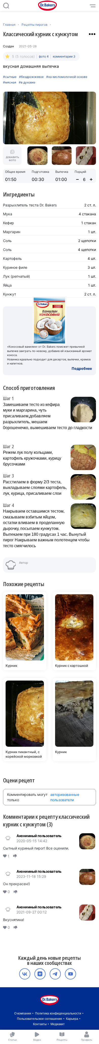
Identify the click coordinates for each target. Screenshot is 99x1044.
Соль (7, 240)
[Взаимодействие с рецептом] (92, 34)
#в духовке (27, 82)
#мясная (9, 82)
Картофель (12, 258)
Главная (9, 24)
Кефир (8, 223)
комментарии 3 (64, 56)
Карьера (72, 1019)
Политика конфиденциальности (58, 1013)
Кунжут (9, 294)
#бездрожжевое (31, 76)
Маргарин (11, 232)
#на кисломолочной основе (66, 76)
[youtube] (70, 974)
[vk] (24, 974)
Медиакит (58, 1024)
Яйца (7, 285)
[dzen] (40, 974)
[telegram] (55, 974)
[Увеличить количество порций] (91, 179)
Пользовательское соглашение (39, 1019)
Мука (7, 214)
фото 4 (44, 56)
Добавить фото (12, 159)
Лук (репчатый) (16, 276)
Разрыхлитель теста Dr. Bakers (30, 205)
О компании (22, 1013)
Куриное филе (15, 267)
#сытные (9, 76)
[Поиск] (6, 6)
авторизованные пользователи (64, 797)
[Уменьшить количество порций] (77, 179)
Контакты (40, 1024)
